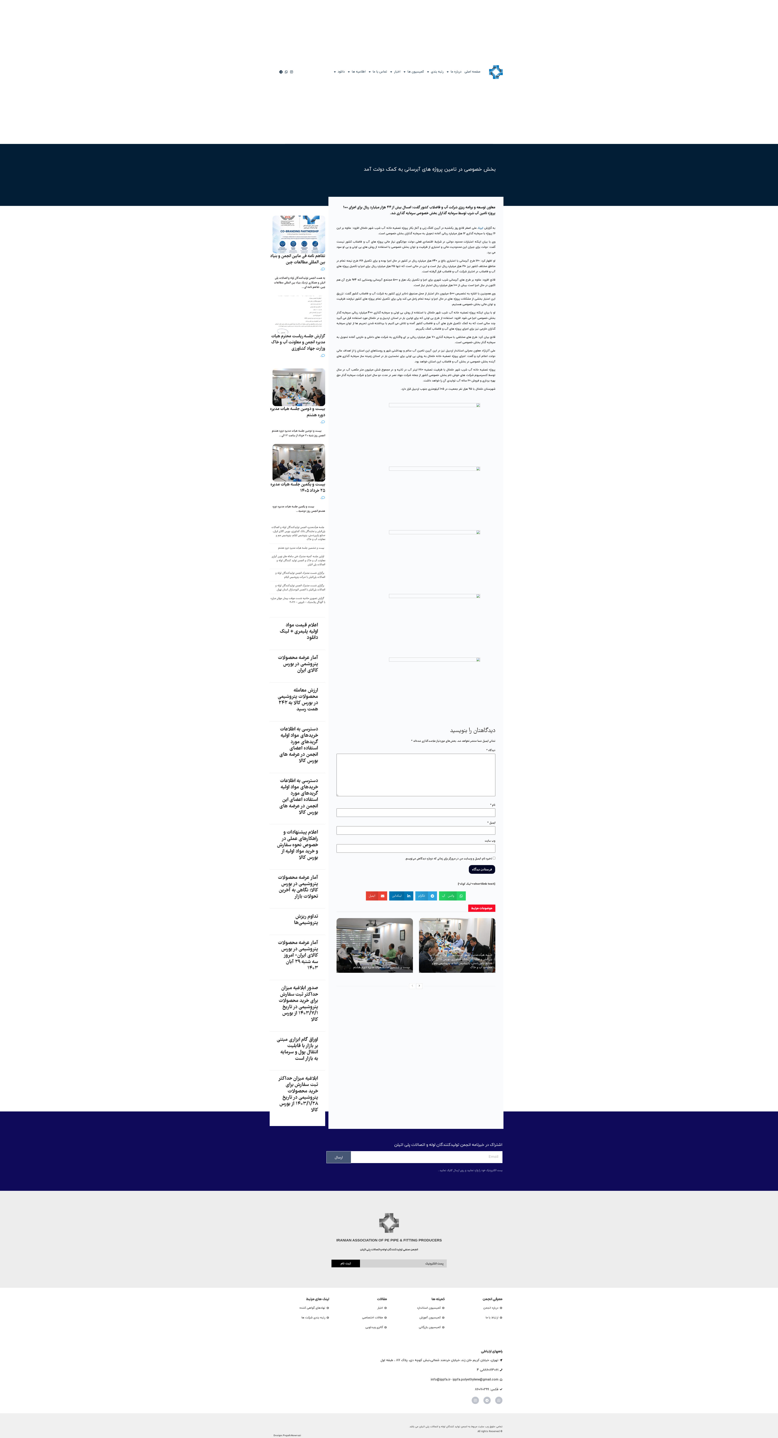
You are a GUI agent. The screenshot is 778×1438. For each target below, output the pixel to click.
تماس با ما (380, 72)
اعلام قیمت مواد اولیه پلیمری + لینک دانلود (299, 632)
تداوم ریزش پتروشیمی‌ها (306, 920)
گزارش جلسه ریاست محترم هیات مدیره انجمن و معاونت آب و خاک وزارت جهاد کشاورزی (298, 342)
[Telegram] (487, 1400)
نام (492, 805)
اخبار (397, 72)
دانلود (341, 72)
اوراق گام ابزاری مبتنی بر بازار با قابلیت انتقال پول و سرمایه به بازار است (297, 1049)
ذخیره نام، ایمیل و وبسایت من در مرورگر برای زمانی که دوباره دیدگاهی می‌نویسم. (448, 858)
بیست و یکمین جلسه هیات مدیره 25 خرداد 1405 (297, 487)
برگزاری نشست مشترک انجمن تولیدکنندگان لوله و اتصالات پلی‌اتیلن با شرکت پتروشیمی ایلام (300, 575)
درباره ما (456, 72)
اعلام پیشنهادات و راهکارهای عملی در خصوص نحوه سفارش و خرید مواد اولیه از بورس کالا (297, 845)
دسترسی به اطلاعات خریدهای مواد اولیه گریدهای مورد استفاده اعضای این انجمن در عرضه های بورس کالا (298, 796)
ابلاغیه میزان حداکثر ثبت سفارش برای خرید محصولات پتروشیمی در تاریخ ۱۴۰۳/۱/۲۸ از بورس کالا (298, 1094)
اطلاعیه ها (358, 72)
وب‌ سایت (490, 841)
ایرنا (480, 228)
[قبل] (412, 986)
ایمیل (491, 823)
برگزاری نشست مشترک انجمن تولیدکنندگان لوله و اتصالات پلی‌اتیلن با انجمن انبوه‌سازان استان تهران (300, 588)
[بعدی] (419, 986)
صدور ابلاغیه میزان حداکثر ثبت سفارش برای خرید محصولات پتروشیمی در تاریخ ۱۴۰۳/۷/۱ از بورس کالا (298, 1004)
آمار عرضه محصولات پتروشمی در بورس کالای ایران (298, 664)
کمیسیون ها (415, 72)
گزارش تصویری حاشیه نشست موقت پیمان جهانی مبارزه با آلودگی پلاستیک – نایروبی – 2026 (297, 601)
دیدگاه (490, 750)
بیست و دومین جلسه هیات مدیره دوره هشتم (297, 412)
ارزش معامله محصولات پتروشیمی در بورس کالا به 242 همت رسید (298, 700)
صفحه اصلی (472, 72)
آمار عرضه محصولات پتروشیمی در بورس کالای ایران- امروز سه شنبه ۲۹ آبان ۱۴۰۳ (298, 955)
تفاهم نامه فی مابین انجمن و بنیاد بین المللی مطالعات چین (297, 259)
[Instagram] (475, 1400)
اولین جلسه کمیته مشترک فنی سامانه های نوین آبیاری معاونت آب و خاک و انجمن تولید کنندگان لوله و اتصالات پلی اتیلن (298, 560)
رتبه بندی (437, 72)
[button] (452, 895)
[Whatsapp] (498, 1400)
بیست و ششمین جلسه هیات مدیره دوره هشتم (381, 967)
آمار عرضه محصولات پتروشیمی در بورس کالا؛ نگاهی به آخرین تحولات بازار (298, 887)
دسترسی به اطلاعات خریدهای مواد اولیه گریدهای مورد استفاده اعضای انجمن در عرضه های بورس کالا (298, 745)
